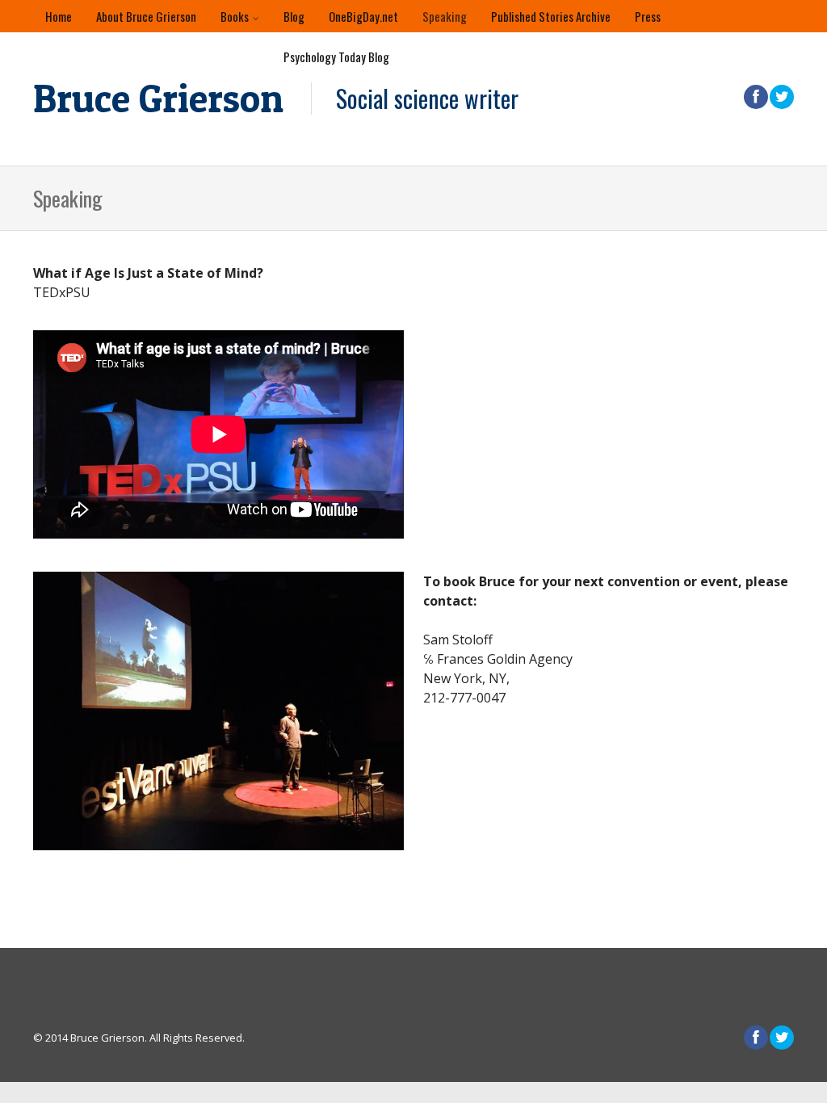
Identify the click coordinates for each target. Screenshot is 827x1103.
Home (58, 16)
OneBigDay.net (363, 16)
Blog (293, 16)
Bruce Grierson (158, 98)
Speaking (444, 16)
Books (234, 16)
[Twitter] (781, 97)
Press (648, 16)
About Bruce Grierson (146, 16)
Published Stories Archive (551, 16)
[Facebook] (755, 97)
